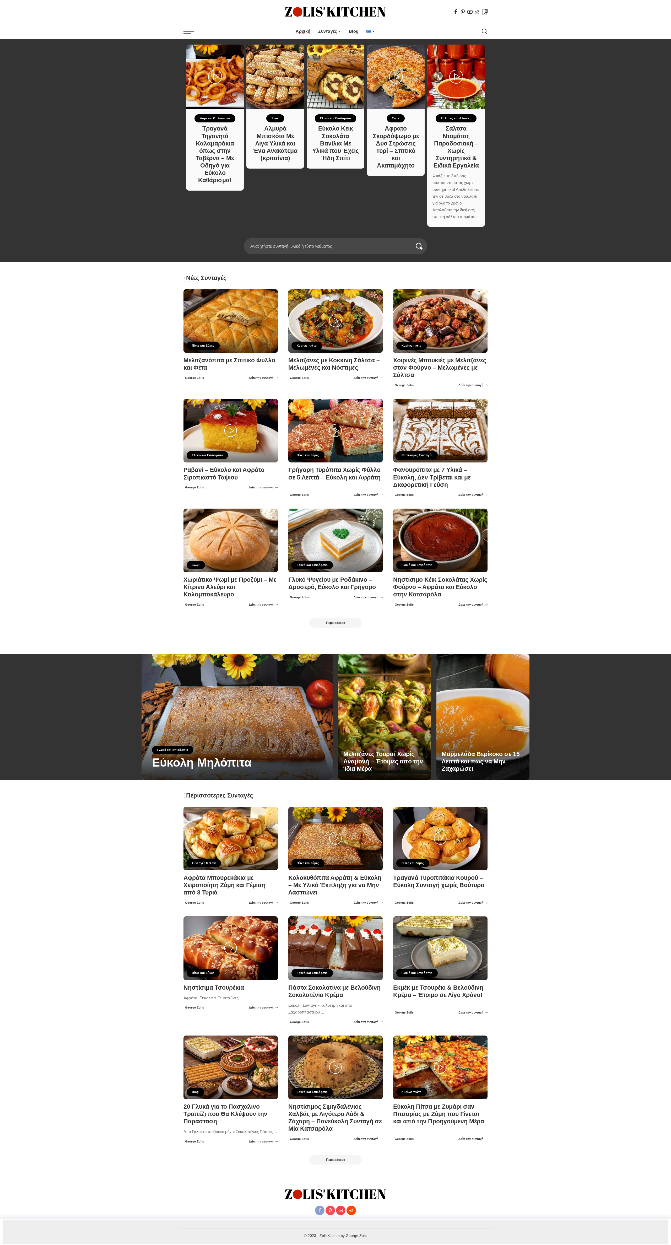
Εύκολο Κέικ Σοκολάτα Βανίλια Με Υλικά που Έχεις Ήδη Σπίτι (335, 143)
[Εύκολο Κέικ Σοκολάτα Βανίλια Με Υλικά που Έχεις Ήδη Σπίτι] (335, 77)
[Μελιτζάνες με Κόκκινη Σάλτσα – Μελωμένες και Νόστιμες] (335, 321)
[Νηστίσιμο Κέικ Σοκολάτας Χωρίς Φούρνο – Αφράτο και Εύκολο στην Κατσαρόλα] (440, 540)
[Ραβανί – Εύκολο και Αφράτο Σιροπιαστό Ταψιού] (230, 430)
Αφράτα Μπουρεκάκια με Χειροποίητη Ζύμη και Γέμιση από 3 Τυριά (224, 885)
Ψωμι (196, 565)
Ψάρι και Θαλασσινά (215, 118)
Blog (195, 1091)
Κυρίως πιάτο (307, 345)
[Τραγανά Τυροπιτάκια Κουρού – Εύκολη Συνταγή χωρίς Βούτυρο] (440, 838)
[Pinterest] (463, 11)
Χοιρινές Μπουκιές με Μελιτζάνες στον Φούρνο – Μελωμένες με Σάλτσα (439, 367)
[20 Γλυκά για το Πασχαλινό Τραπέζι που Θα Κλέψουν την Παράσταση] (230, 1067)
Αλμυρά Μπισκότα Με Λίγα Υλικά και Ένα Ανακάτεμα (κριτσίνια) (275, 143)
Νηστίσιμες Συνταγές (417, 455)
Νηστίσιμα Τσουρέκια (213, 987)
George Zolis (194, 377)
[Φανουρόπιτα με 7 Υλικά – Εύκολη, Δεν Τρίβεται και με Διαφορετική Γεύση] (440, 430)
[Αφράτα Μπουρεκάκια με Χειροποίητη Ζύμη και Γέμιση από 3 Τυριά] (230, 838)
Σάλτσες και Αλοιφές (456, 118)
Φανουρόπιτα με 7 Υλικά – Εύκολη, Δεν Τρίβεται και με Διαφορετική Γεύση (432, 477)
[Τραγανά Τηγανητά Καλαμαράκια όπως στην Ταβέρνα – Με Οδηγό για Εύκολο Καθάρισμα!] (215, 77)
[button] (333, 235)
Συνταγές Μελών (204, 863)
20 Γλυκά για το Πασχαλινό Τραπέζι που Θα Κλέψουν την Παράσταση (225, 1114)
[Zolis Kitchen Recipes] (335, 12)
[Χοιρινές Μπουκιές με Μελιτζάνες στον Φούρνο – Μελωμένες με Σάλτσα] (440, 321)
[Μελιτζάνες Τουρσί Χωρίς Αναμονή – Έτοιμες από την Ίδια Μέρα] (384, 717)
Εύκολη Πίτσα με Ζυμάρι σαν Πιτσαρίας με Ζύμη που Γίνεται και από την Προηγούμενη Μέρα (438, 1114)
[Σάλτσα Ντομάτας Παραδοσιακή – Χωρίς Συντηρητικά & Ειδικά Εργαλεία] (456, 77)
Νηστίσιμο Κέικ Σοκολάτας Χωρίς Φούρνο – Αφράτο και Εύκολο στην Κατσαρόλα (440, 587)
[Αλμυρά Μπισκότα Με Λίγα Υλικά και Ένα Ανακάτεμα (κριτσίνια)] (275, 77)
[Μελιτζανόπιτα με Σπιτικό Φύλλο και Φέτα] (230, 321)
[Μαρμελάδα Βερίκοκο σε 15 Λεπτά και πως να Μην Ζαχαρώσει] (482, 717)
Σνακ (275, 118)
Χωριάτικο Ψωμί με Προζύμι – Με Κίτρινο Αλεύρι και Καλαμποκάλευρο (230, 587)
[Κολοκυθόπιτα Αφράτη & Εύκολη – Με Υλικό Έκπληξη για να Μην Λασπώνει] (335, 838)
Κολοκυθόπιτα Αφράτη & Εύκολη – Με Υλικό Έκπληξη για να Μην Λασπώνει (334, 885)
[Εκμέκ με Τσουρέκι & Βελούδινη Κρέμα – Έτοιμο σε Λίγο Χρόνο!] (440, 948)
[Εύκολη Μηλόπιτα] (237, 717)
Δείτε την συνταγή (261, 377)
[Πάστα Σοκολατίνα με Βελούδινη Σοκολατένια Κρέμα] (335, 948)
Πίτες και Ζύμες (203, 345)
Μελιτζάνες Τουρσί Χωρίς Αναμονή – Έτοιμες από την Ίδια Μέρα (383, 761)
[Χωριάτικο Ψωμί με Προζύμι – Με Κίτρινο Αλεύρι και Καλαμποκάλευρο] (230, 540)
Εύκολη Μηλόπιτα (202, 762)
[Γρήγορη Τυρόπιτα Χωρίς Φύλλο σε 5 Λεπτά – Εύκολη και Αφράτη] (335, 430)
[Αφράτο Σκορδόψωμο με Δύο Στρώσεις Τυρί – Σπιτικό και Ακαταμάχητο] (396, 77)
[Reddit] (477, 11)
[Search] (484, 31)
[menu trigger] (191, 31)
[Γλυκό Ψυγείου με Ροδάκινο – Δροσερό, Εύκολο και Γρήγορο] (335, 540)
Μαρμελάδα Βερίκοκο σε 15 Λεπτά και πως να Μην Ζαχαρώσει (481, 761)
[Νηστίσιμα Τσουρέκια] (230, 948)
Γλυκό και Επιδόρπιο (335, 118)
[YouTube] (470, 11)
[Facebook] (455, 11)
